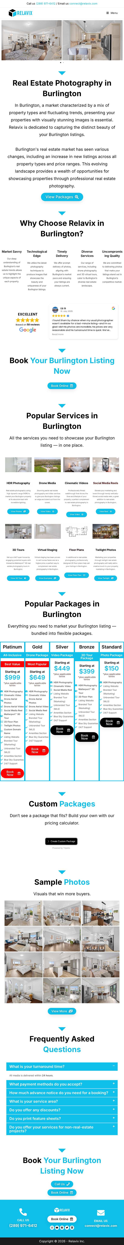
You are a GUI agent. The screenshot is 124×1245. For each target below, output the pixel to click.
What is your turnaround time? (37, 1066)
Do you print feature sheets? (35, 1118)
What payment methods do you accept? (45, 1084)
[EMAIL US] (101, 1213)
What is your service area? (33, 1101)
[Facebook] (62, 1228)
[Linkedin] (72, 1228)
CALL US (23, 1220)
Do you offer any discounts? (34, 1110)
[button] (60, 62)
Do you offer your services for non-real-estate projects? (51, 1129)
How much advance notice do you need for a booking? (58, 1092)
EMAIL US (101, 1221)
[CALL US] (23, 1212)
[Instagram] (52, 1228)
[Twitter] (67, 1228)
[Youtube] (57, 1228)
